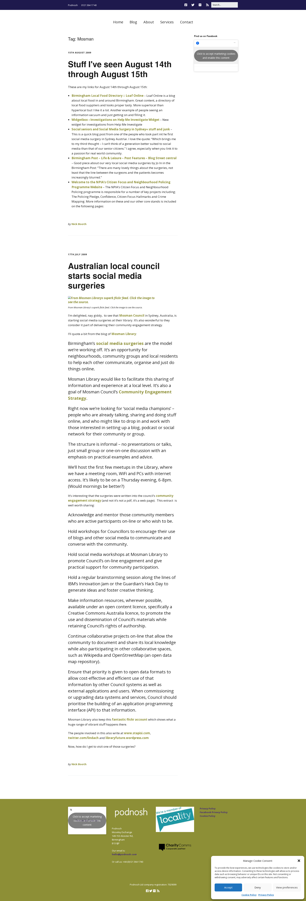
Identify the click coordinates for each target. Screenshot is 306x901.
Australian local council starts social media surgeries (114, 275)
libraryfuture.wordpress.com (127, 738)
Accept (228, 887)
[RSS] (207, 5)
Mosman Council (131, 315)
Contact (186, 22)
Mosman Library (123, 334)
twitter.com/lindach (83, 738)
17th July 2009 (77, 254)
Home (118, 22)
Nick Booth (79, 224)
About (148, 22)
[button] (299, 860)
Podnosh (73, 5)
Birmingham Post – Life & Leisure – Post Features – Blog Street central (124, 158)
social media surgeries (120, 343)
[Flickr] (200, 5)
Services (167, 22)
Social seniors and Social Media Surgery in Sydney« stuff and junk (121, 129)
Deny (257, 887)
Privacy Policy (266, 894)
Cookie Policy (249, 894)
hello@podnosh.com (124, 854)
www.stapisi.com (137, 733)
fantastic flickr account (129, 719)
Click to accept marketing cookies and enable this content (216, 55)
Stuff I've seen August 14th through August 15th (120, 68)
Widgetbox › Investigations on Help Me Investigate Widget (115, 120)
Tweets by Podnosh (87, 820)
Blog (133, 22)
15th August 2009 (79, 52)
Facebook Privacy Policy (214, 812)
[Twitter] (193, 5)
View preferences (287, 887)
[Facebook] (187, 5)
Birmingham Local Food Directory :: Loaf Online (107, 96)
